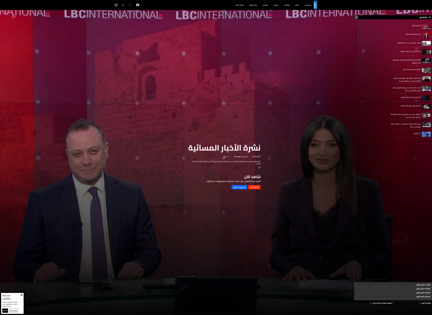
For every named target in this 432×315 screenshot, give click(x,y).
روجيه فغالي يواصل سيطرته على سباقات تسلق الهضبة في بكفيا (406, 125)
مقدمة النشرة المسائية (413, 34)
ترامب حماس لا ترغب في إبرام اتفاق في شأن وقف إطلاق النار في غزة (407, 89)
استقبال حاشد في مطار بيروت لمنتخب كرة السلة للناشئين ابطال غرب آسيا (406, 116)
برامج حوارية (253, 5)
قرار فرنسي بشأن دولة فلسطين (411, 97)
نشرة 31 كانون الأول (423, 284)
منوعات (275, 5)
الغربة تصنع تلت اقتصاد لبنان (412, 69)
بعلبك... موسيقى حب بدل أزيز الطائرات (409, 42)
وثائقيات (287, 5)
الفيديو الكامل (416, 25)
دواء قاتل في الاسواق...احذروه (411, 51)
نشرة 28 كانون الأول (423, 296)
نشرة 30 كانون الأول (423, 288)
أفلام (297, 5)
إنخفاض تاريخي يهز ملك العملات (410, 105)
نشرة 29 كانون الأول (423, 292)
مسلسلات (307, 5)
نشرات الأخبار (239, 5)
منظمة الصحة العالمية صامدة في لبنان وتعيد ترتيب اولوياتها (406, 61)
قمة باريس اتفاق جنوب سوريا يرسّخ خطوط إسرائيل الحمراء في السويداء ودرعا (407, 79)
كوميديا (265, 5)
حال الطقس (417, 133)
